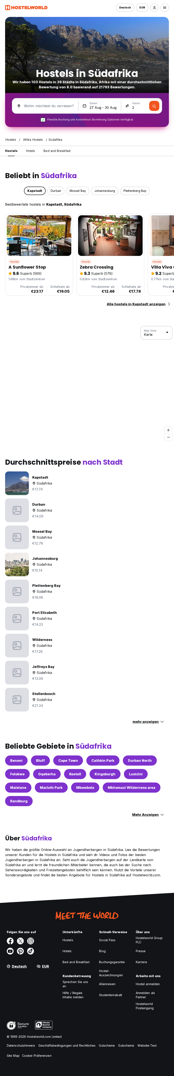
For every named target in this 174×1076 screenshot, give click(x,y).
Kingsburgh (105, 774)
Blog (102, 951)
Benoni (16, 760)
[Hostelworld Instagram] (30, 941)
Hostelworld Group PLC (149, 940)
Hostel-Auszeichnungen (111, 973)
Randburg (19, 801)
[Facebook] (10, 941)
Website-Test (147, 1045)
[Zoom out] (168, 437)
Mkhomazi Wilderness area (131, 787)
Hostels (68, 940)
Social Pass (107, 940)
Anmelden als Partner (145, 995)
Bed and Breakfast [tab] (57, 151)
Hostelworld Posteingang (145, 1006)
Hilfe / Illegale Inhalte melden (73, 995)
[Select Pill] (154, 7)
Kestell (75, 774)
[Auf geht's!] (154, 106)
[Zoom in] (168, 430)
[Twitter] (20, 941)
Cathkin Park (102, 760)
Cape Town (68, 760)
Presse (141, 951)
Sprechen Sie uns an (75, 984)
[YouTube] (10, 951)
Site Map (13, 1055)
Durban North (140, 760)
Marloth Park (51, 787)
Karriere (141, 962)
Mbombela (85, 787)
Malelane (18, 787)
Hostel (14, 261)
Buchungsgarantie (112, 962)
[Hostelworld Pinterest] (20, 951)
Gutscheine (107, 1045)
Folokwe (17, 774)
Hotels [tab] (30, 151)
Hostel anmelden (148, 984)
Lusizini (136, 774)
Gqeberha (47, 774)
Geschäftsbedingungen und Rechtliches (67, 1045)
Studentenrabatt (110, 995)
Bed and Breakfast (76, 962)
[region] (87, 383)
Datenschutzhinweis (21, 1045)
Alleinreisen (107, 984)
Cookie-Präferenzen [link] (37, 1055)
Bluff (40, 760)
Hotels (67, 951)
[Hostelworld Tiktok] (30, 951)
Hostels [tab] (11, 151)
